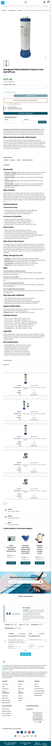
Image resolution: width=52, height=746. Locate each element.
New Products (21, 688)
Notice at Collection (44, 744)
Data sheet (6, 364)
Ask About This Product (25, 113)
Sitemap (20, 700)
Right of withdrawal (6, 700)
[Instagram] (21, 732)
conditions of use (24, 584)
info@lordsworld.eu (8, 312)
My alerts (4, 690)
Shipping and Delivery (6, 711)
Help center (36, 686)
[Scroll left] (4, 547)
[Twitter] (25, 732)
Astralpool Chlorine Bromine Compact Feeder (40, 549)
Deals (19, 686)
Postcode (26, 119)
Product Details (7, 360)
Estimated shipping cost (39, 693)
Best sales (20, 684)
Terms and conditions (6, 715)
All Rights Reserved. (10, 744)
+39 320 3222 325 (38, 718)
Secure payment (5, 708)
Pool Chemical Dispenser (27, 160)
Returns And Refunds (6, 713)
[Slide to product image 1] (6, 63)
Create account (5, 688)
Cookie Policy (5, 695)
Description (6, 165)
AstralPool (6, 160)
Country (6, 119)
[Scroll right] (46, 547)
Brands (19, 690)
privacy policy (37, 584)
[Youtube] (29, 732)
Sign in (3, 686)
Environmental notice (38, 688)
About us (36, 684)
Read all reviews (25, 654)
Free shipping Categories (39, 690)
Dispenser (13, 160)
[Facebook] (18, 732)
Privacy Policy (5, 698)
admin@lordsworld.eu (38, 719)
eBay (9, 633)
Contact (20, 695)
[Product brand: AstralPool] (5, 75)
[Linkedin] (33, 732)
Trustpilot (31, 633)
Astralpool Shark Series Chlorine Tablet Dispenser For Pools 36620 (25, 549)
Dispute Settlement (6, 702)
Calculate (42, 122)
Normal (18, 160)
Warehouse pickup (38, 695)
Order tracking (5, 684)
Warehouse (20, 698)
